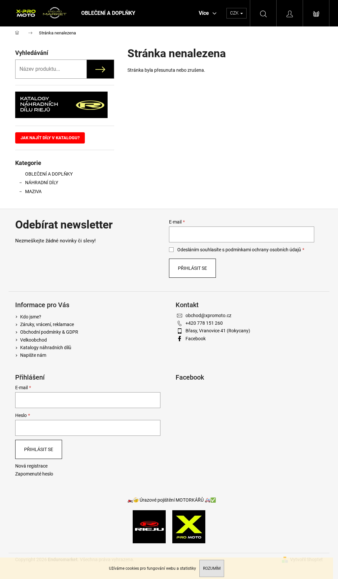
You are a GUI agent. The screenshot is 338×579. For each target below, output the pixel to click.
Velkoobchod (33, 340)
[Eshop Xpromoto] (188, 526)
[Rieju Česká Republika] (149, 526)
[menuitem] (108, 13)
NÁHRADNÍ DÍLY (41, 182)
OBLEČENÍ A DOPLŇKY (49, 174)
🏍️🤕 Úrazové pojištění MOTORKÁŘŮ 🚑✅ (171, 500)
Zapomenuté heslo (34, 473)
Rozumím (211, 568)
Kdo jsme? (30, 316)
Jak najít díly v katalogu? (50, 137)
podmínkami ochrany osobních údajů (263, 249)
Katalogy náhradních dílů (45, 347)
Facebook (196, 338)
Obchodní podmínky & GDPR (49, 332)
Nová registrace (31, 466)
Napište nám (33, 355)
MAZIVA (33, 191)
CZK (235, 13)
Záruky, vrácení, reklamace (47, 324)
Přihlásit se (192, 268)
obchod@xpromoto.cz (208, 315)
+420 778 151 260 (204, 323)
